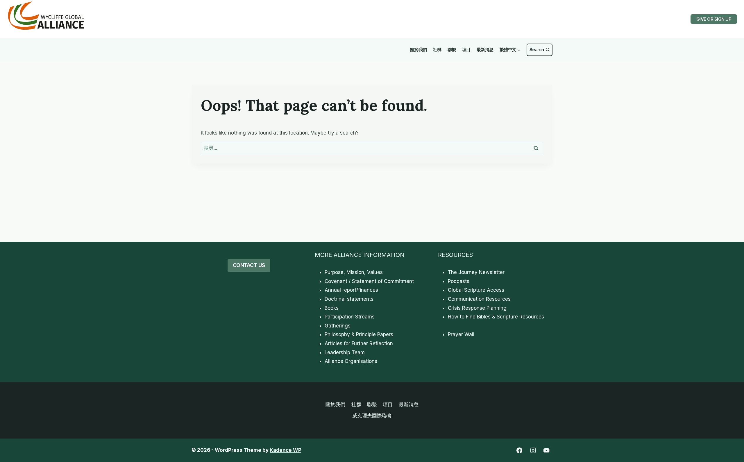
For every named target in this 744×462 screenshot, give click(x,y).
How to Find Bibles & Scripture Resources (496, 317)
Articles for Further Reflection (359, 343)
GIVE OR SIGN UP (714, 19)
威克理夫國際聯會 (372, 415)
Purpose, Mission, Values (354, 272)
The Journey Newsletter (476, 272)
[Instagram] (533, 450)
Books (332, 308)
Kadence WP (285, 450)
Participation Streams (350, 317)
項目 (466, 49)
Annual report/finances (351, 290)
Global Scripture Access (476, 290)
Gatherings (337, 326)
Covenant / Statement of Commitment (369, 281)
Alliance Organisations (351, 361)
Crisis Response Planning (477, 308)
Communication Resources (479, 299)
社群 (437, 49)
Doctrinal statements (349, 299)
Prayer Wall (461, 334)
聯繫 (452, 49)
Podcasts (458, 281)
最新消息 (485, 49)
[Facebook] (519, 450)
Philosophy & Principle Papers (359, 334)
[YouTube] (546, 450)
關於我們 (418, 49)
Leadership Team (345, 352)
